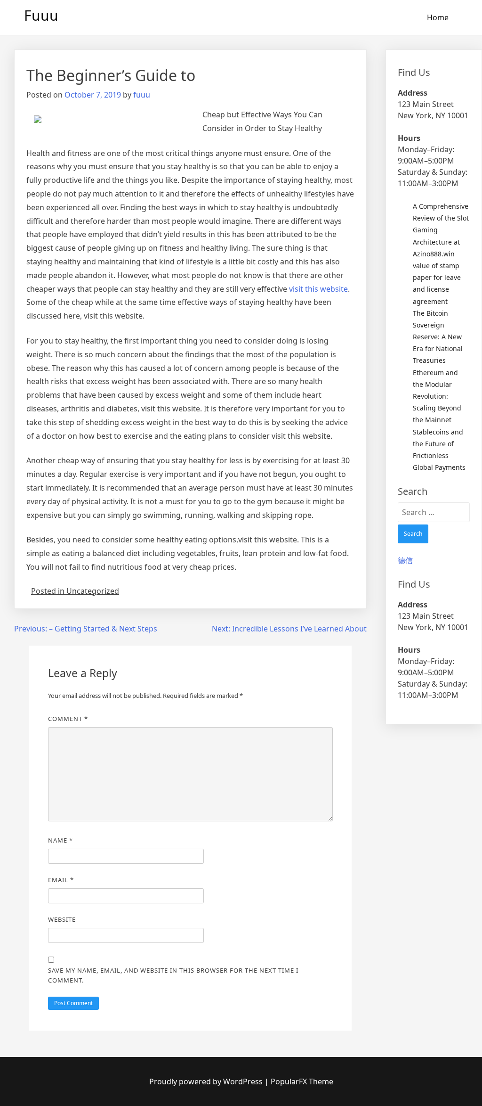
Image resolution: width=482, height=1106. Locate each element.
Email (61, 880)
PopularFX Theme (302, 1081)
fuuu (141, 95)
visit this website (318, 289)
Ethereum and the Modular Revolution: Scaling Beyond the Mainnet (437, 396)
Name (60, 840)
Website (62, 919)
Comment (68, 718)
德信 (405, 560)
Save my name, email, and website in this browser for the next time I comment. (173, 975)
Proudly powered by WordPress (207, 1081)
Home (438, 17)
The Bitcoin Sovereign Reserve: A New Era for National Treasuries (438, 337)
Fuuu (41, 15)
